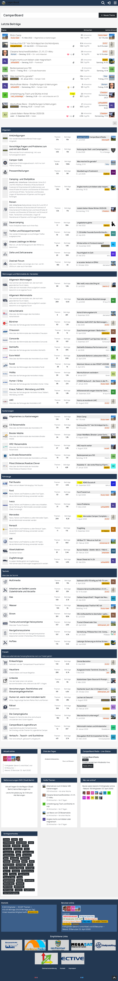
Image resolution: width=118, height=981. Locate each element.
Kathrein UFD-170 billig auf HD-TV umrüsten (93, 580)
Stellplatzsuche (27, 871)
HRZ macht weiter (84, 445)
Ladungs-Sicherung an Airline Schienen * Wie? (93, 641)
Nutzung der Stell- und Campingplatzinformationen (93, 149)
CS (21, 839)
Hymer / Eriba (16, 380)
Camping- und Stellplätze (22, 179)
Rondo (30, 865)
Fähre (27, 849)
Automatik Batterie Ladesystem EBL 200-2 (93, 355)
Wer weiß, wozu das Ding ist (88, 283)
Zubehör (19, 890)
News (6, 858)
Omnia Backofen (83, 661)
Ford (11, 490)
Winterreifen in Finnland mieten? (90, 243)
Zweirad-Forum (16, 260)
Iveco (12, 501)
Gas (11, 597)
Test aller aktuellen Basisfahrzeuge (91, 299)
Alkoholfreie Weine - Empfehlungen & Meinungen (34, 84)
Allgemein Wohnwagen (20, 279)
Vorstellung (29, 880)
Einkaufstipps (16, 661)
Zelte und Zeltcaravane (20, 252)
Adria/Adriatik (16, 310)
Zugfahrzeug (29, 890)
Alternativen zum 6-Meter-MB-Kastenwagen (59, 787)
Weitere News (9, 884)
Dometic (7, 846)
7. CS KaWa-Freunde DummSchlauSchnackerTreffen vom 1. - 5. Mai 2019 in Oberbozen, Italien (93, 232)
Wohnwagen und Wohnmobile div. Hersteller (20, 274)
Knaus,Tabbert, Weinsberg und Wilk (26, 389)
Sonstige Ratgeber (16, 868)
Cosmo (14, 839)
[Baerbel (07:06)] (93, 793)
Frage (72, 94)
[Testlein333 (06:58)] (101, 793)
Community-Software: (59, 975)
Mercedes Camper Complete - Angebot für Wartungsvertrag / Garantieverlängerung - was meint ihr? (96, 516)
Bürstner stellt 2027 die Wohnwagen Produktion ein (93, 322)
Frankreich (39, 62)
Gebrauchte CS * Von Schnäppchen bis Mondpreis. (34, 43)
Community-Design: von (59, 977)
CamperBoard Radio (97, 137)
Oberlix (12, 71)
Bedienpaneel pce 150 (20, 68)
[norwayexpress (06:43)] (106, 793)
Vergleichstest (9, 880)
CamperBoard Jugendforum (23, 724)
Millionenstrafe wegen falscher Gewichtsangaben (93, 390)
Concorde (14, 338)
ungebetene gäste (84, 222)
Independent (8, 852)
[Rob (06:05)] (85, 798)
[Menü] (115, 3)
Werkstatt (20, 884)
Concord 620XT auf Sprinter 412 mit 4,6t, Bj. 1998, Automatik (93, 339)
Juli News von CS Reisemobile (59, 813)
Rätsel (12, 705)
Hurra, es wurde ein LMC (87, 400)
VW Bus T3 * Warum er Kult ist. (89, 540)
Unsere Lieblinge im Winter (22, 241)
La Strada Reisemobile (37, 71)
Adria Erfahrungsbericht (87, 312)
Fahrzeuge (6, 476)
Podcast (7, 861)
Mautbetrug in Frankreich (87, 171)
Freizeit (5, 652)
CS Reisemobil (9, 843)
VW (10, 538)
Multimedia (14, 580)
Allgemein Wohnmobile (20, 295)
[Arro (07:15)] (85, 793)
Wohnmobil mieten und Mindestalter (92, 726)
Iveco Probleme (83, 504)
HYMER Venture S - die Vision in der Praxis (93, 381)
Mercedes (14, 514)
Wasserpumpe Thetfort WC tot (89, 605)
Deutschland (21, 843)
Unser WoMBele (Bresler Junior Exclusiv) (93, 434)
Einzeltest (16, 846)
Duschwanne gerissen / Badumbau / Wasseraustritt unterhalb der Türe (93, 330)
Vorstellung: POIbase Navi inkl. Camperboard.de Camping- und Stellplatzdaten (93, 632)
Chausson (14, 330)
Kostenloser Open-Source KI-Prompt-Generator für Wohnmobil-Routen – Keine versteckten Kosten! (93, 679)
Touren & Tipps (9, 877)
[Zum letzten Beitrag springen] (112, 36)
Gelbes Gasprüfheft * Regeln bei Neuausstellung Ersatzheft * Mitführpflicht (93, 597)
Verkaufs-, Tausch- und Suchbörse (26, 735)
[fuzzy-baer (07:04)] (97, 793)
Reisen (12, 201)
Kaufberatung (9, 855)
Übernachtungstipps (11, 893)
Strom (12, 613)
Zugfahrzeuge (16, 557)
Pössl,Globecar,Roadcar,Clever (24, 463)
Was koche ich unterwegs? (88, 715)
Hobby (12, 372)
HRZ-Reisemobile (18, 444)
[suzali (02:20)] (101, 798)
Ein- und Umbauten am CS (49, 96)
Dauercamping (16, 222)
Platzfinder (25, 858)
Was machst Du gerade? (21, 76)
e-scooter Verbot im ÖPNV (87, 262)
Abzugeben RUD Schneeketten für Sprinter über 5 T (93, 736)
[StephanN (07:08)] (89, 793)
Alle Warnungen (19, 795)
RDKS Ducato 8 (89, 482)
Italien (34, 116)
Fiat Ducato (15, 482)
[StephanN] (5, 758)
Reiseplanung (8, 865)
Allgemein (6, 130)
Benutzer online (67, 903)
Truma (19, 877)
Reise (32, 861)
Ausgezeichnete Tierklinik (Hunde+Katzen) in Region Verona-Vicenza (93, 670)
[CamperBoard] (10, 3)
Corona (6, 839)
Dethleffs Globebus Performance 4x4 (92, 347)
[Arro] (18, 758)
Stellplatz (16, 871)
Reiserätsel (81, 706)
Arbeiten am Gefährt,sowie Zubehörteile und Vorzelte (22, 590)
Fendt (12, 363)
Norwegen (14, 858)
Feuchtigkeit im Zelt (85, 252)
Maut (18, 855)
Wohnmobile (19, 887)
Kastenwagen (8, 411)
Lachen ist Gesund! (85, 697)
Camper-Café (40, 79)
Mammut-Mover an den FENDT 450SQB (93, 364)
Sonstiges (29, 868)
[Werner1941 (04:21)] (93, 798)
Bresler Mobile (16, 433)
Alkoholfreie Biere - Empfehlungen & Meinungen (33, 104)
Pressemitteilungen (19, 170)
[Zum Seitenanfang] (114, 978)
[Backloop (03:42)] (97, 798)
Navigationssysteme (19, 630)
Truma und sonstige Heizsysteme (26, 621)
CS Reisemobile (41, 46)
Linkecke (13, 678)
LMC (11, 400)
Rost (5, 868)
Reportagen (20, 865)
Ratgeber (16, 861)
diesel (31, 843)
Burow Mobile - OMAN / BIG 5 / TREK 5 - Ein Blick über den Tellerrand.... (93, 550)
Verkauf (19, 880)
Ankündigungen (17, 135)
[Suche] (103, 3)
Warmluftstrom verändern (87, 372)
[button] (115, 123)
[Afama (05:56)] (89, 798)
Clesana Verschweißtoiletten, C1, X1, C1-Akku (31, 51)
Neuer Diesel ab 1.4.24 (86, 559)
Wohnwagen (8, 890)
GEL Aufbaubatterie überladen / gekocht (93, 614)
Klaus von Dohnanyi (68, 761)
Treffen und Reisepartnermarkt (24, 230)
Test (5, 874)
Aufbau (12, 641)
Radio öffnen (87, 766)
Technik (5, 571)
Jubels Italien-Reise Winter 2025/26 (27, 113)
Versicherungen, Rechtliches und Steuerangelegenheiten (25, 690)
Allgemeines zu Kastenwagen (45, 38)
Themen (13, 874)
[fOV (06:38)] (110, 793)
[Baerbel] (10, 758)
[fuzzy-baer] (14, 758)
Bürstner (13, 321)
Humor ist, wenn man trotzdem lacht (27, 697)
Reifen (24, 861)
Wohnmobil (8, 887)
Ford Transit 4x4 (83, 492)
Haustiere (14, 669)
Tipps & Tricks (23, 874)
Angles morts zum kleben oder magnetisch (30, 59)
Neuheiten (27, 855)
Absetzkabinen (16, 549)
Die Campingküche (18, 713)
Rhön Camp (15, 35)
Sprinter (7, 871)
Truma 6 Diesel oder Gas (87, 622)
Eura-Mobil (14, 355)
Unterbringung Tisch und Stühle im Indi (29, 93)
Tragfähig (81, 528)
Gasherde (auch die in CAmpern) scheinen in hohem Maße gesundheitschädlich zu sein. (93, 689)
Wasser (13, 605)
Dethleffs (14, 347)
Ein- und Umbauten (40, 54)
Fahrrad (25, 846)
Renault (13, 525)
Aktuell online (9, 751)
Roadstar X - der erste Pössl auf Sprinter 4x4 (93, 465)
